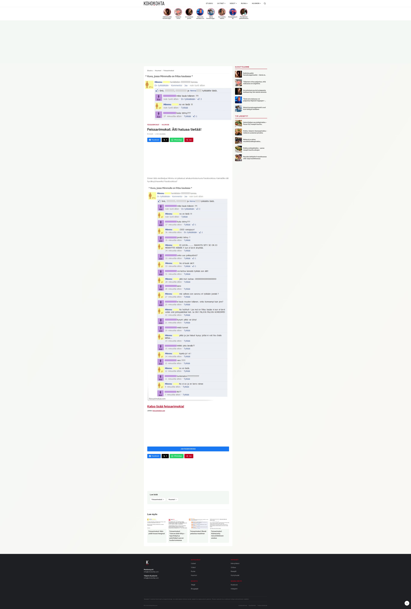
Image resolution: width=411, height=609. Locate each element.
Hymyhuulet (235, 575)
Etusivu (209, 3)
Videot (232, 3)
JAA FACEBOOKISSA (188, 449)
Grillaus (233, 567)
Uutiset (220, 3)
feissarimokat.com (158, 411)
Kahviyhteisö (235, 563)
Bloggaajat (194, 589)
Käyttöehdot (252, 605)
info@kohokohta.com (151, 572)
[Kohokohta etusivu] (154, 3)
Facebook (234, 585)
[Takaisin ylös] (407, 603)
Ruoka (243, 3)
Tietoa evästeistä (262, 605)
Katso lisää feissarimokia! (165, 406)
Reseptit (233, 571)
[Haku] (264, 3)
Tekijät (193, 585)
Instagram (234, 589)
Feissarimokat (169, 70)
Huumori (255, 3)
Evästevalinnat (243, 605)
